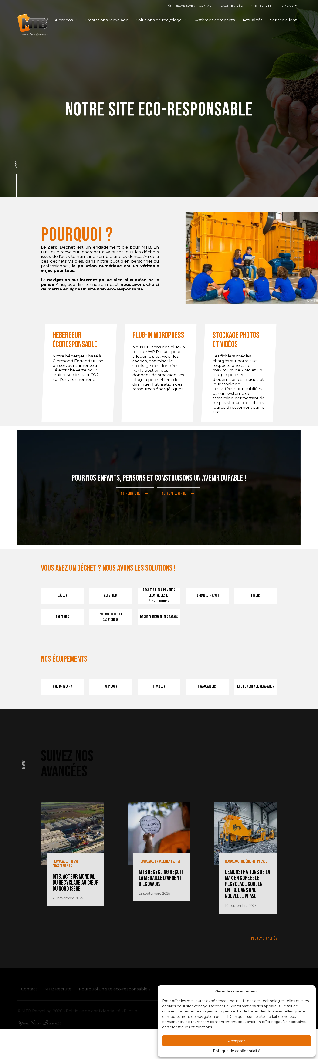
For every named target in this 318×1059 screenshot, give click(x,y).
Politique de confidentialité (236, 1051)
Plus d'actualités (263, 938)
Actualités (252, 20)
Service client (283, 20)
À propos (64, 20)
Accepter (236, 1041)
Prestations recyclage (107, 20)
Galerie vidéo (231, 5)
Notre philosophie (174, 493)
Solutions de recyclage (159, 20)
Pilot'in (130, 1010)
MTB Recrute (260, 5)
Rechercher (185, 5)
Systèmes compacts (214, 20)
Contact (206, 5)
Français (286, 5)
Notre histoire (130, 493)
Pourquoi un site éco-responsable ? (115, 988)
